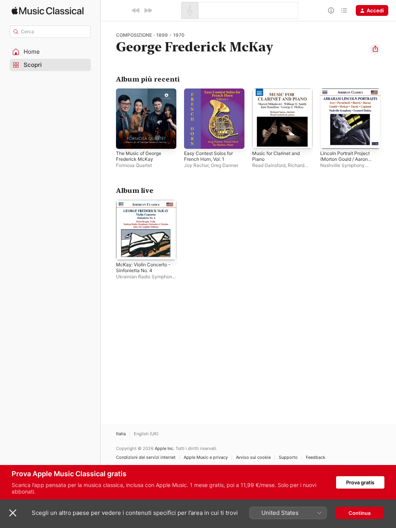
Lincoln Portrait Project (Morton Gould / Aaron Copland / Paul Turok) (345, 159)
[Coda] (344, 10)
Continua (359, 513)
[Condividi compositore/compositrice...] (375, 49)
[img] (48, 10)
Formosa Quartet (134, 165)
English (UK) (146, 434)
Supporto (288, 457)
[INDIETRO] (136, 10)
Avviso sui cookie (253, 457)
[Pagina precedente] (108, 118)
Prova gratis (360, 482)
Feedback (315, 457)
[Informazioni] (331, 10)
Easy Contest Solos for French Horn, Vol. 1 (208, 156)
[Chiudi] (12, 512)
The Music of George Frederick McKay (138, 156)
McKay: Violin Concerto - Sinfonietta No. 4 (143, 267)
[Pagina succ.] (388, 118)
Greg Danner (224, 165)
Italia (121, 434)
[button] (50, 52)
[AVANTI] (148, 10)
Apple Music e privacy (206, 457)
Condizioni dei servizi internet (146, 457)
